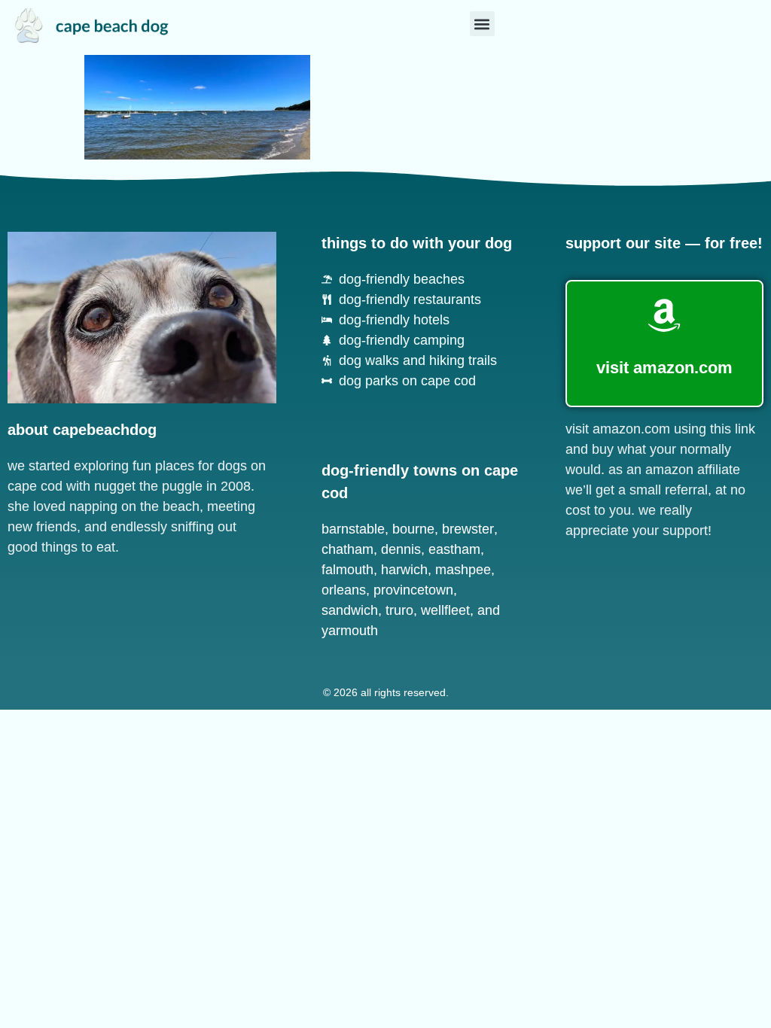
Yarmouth (350, 630)
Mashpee (463, 569)
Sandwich (350, 610)
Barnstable (353, 529)
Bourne (413, 529)
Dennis (401, 549)
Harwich (404, 569)
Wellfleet (445, 610)
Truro (399, 610)
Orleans (344, 590)
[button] (482, 23)
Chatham (347, 549)
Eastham (454, 549)
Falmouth (347, 569)
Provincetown (413, 590)
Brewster (468, 529)
